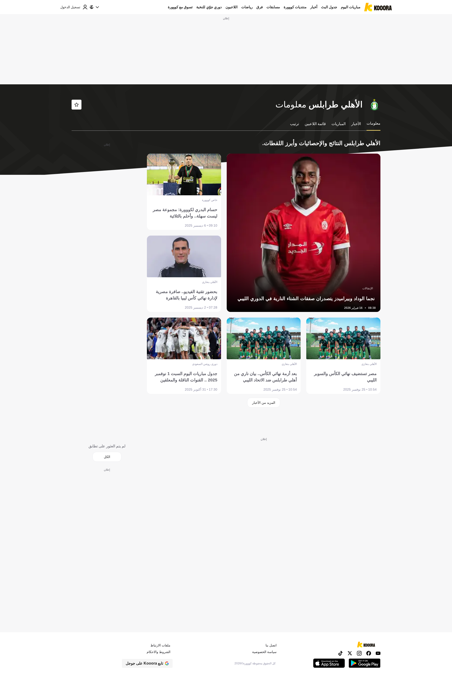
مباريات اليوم (350, 7)
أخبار (313, 7)
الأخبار (356, 124)
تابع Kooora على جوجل (144, 663)
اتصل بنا (271, 645)
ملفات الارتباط (160, 645)
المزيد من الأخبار (263, 402)
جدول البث (329, 7)
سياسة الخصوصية (264, 652)
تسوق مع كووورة (180, 7)
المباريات (338, 124)
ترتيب (294, 124)
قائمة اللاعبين (315, 124)
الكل (107, 457)
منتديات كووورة (295, 7)
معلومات (373, 123)
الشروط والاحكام (158, 652)
